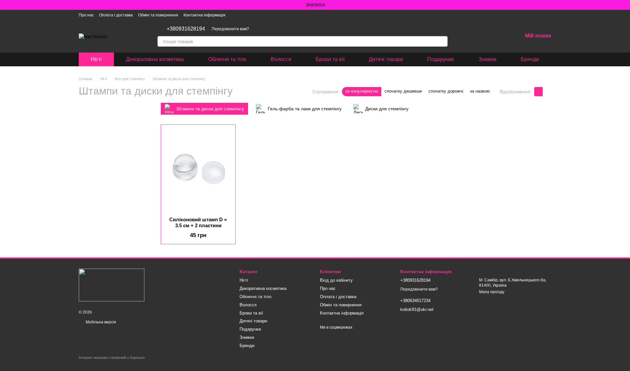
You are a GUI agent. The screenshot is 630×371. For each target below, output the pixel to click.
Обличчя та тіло (227, 59)
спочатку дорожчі (446, 91)
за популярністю (361, 91)
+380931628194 (186, 29)
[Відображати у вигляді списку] (547, 91)
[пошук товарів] (442, 41)
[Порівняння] (483, 36)
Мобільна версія (100, 322)
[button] (625, 5)
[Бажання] (500, 36)
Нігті (96, 59)
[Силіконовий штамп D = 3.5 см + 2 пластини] (198, 171)
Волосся (281, 59)
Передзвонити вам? (230, 29)
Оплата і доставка (116, 15)
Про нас (86, 15)
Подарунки (440, 59)
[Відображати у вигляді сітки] (538, 91)
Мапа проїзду (491, 292)
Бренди (530, 59)
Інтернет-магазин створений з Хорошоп (112, 358)
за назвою (480, 91)
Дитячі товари (386, 59)
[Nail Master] (111, 284)
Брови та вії (330, 59)
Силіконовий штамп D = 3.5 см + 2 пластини (198, 222)
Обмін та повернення (158, 15)
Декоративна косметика (155, 59)
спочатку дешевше (403, 91)
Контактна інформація (204, 15)
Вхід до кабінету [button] (336, 280)
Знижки (487, 59)
